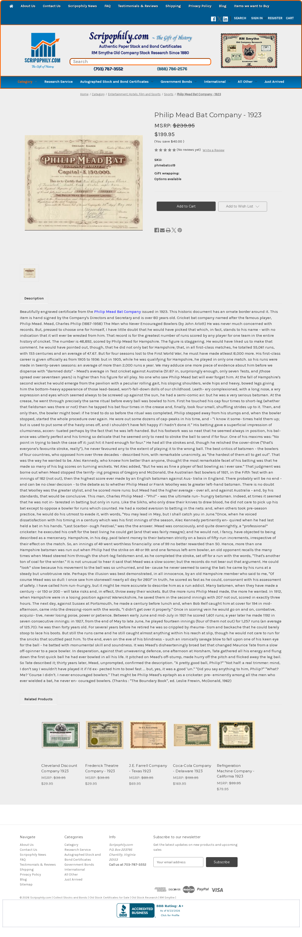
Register (275, 18)
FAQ (108, 6)
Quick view (56, 731)
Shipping (173, 6)
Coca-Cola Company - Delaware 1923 (192, 768)
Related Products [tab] (38, 699)
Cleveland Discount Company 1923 (59, 768)
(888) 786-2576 (172, 68)
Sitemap (26, 884)
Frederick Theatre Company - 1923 (101, 768)
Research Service (58, 81)
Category (25, 81)
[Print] (168, 230)
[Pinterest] (179, 230)
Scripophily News (82, 6)
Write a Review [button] (213, 150)
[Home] (11, 6)
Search (240, 18)
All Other (245, 81)
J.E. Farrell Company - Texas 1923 (148, 768)
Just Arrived (274, 81)
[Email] (162, 230)
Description (34, 298)
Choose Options (60, 739)
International (215, 81)
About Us (28, 6)
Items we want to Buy (251, 6)
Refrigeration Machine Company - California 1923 (235, 770)
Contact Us (52, 6)
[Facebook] (213, 19)
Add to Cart (104, 739)
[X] (219, 19)
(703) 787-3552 (108, 68)
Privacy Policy (200, 6)
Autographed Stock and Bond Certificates (114, 81)
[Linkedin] (225, 19)
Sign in (257, 18)
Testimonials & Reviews (138, 6)
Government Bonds (176, 81)
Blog (222, 6)
